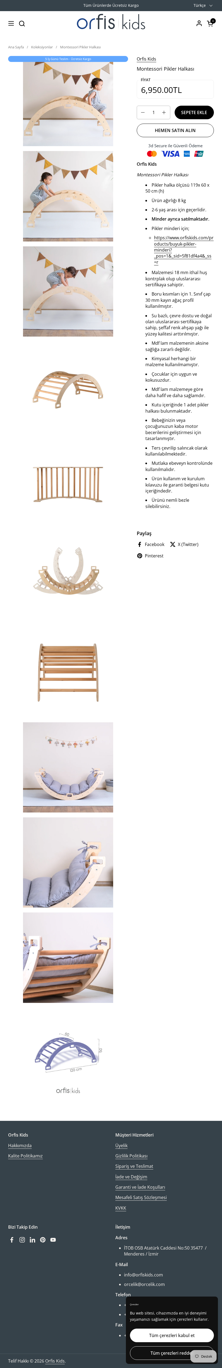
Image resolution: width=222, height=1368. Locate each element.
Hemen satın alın (175, 130)
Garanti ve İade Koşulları (140, 1187)
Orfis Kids (146, 59)
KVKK (120, 1208)
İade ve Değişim (131, 1177)
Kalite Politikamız (25, 1156)
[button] (21, 23)
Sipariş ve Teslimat (134, 1166)
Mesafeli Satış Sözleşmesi (141, 1197)
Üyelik (121, 1146)
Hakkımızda (20, 1146)
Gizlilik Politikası (131, 1156)
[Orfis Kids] (111, 23)
